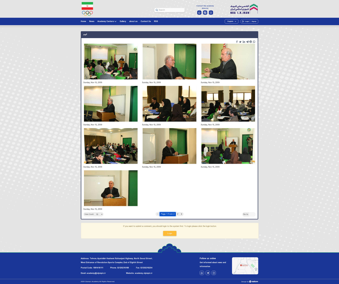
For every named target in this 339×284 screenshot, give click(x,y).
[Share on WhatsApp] (254, 41)
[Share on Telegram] (247, 41)
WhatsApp (202, 273)
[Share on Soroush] (250, 41)
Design (243, 281)
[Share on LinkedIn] (244, 41)
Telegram (208, 273)
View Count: (89, 214)
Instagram (214, 273)
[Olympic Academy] (244, 9)
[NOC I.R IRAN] (87, 9)
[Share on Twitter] (240, 41)
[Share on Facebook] (237, 41)
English (231, 21)
